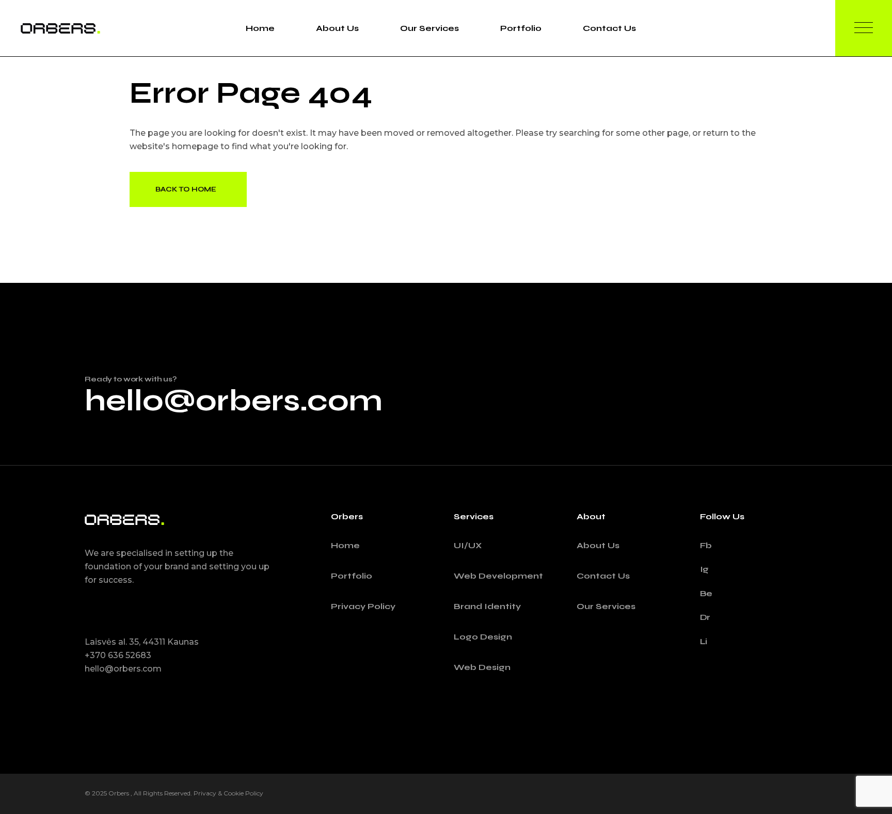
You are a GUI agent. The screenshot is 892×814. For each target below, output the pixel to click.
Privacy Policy (363, 606)
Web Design (482, 667)
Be (706, 593)
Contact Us (603, 576)
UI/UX (468, 545)
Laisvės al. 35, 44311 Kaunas (142, 642)
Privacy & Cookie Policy (228, 793)
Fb (706, 545)
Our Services (606, 606)
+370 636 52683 (118, 655)
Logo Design (483, 637)
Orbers (119, 793)
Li (704, 641)
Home (345, 545)
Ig (704, 569)
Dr (705, 617)
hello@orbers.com (234, 400)
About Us (598, 545)
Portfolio (351, 576)
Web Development (498, 576)
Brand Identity (487, 606)
